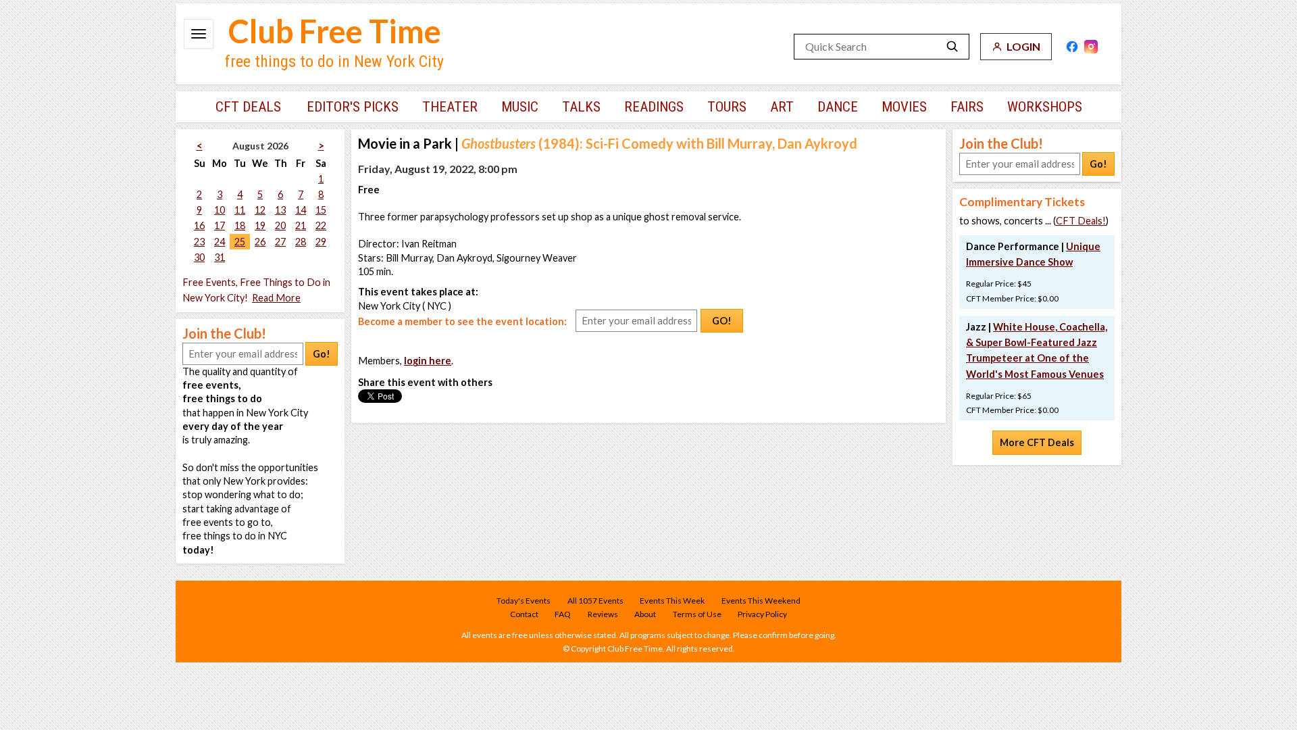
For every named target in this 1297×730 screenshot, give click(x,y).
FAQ (563, 614)
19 (260, 225)
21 (300, 225)
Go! (321, 354)
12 (260, 210)
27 (280, 241)
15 (320, 210)
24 (219, 241)
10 (219, 210)
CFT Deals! (1081, 220)
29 (320, 241)
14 (300, 210)
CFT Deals (248, 107)
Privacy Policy (762, 614)
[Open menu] (198, 34)
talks (581, 107)
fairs (967, 107)
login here (427, 360)
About (645, 614)
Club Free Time (334, 31)
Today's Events (524, 600)
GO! (722, 320)
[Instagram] (1091, 46)
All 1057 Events (595, 600)
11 (239, 210)
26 (260, 241)
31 (219, 257)
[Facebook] (1072, 46)
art (782, 107)
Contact (524, 614)
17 (219, 225)
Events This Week (672, 600)
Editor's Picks (353, 107)
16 (199, 225)
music (519, 107)
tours (726, 107)
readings (654, 107)
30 (199, 257)
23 (199, 241)
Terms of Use (697, 614)
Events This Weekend (760, 600)
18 (239, 225)
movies (904, 107)
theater (450, 107)
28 (300, 241)
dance (837, 107)
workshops (1044, 107)
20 (280, 225)
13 (280, 210)
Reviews (603, 614)
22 (320, 225)
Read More (276, 297)
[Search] (952, 46)
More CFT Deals (1037, 442)
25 (239, 241)
